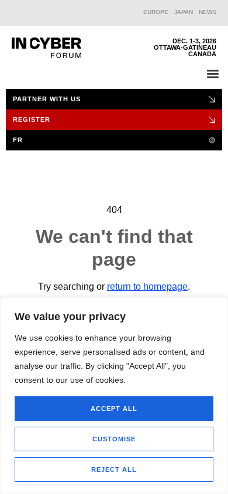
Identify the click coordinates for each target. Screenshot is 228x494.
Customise (114, 438)
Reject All (114, 469)
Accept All (114, 408)
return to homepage (147, 286)
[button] (212, 73)
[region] (114, 395)
